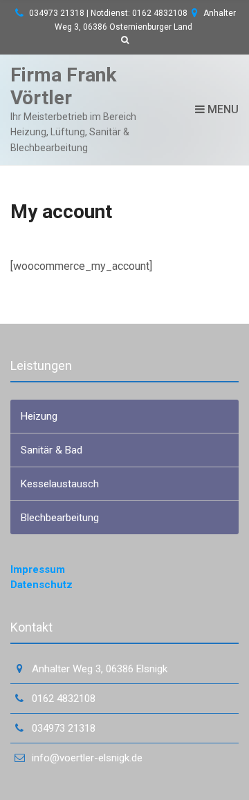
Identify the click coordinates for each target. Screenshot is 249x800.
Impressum (37, 569)
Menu (222, 109)
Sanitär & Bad (51, 450)
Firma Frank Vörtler (63, 86)
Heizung (39, 416)
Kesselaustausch (60, 484)
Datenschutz (41, 584)
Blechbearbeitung (60, 517)
